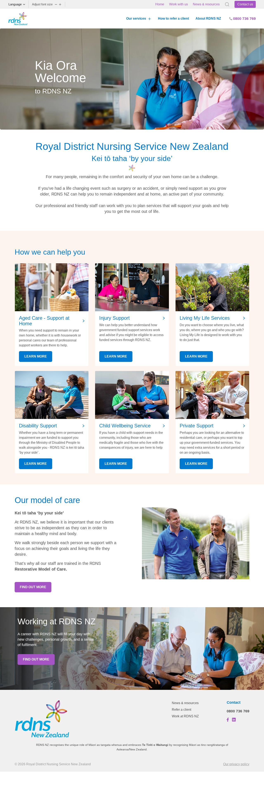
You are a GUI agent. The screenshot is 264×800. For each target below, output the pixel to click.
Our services (136, 18)
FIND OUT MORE (33, 587)
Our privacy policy (236, 764)
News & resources (206, 4)
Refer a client (181, 709)
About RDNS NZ (208, 18)
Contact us (245, 4)
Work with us (178, 4)
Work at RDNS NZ (185, 716)
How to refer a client (173, 18)
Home (159, 4)
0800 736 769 (238, 711)
